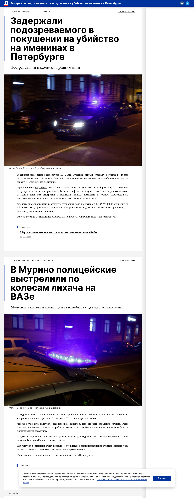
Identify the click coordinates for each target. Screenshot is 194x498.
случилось (41, 188)
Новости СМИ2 (13, 493)
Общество (24, 465)
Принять (162, 478)
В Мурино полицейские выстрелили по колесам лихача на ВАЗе (58, 232)
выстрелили (58, 217)
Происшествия (126, 11)
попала (39, 455)
